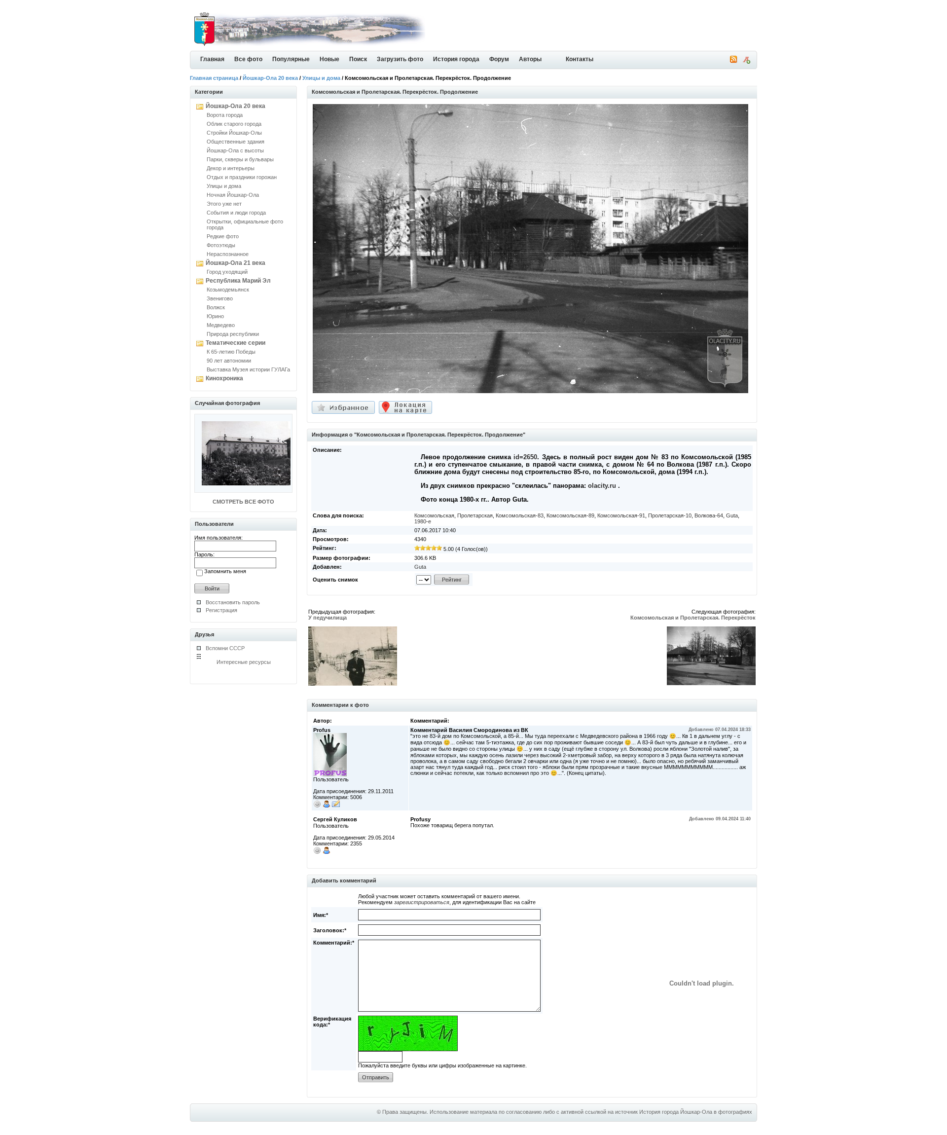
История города (456, 59)
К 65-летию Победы (231, 352)
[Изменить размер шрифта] (746, 62)
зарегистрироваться (421, 902)
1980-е (422, 521)
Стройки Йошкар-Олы (234, 133)
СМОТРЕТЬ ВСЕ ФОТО (243, 502)
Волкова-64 (708, 515)
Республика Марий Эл (238, 280)
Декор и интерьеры (231, 168)
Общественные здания (235, 142)
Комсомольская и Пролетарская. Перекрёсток (693, 618)
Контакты (579, 59)
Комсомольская (434, 515)
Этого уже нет (224, 204)
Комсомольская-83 (520, 515)
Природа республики (233, 334)
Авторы (530, 59)
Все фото (248, 59)
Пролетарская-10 (670, 515)
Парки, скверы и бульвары (240, 159)
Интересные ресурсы (244, 662)
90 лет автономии (229, 361)
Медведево (221, 325)
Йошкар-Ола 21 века (235, 262)
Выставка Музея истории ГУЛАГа (248, 369)
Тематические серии (235, 342)
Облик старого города (234, 124)
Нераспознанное (228, 254)
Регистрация (221, 610)
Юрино (215, 316)
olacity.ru (602, 485)
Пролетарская (475, 515)
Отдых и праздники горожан (242, 177)
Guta (732, 515)
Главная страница (214, 78)
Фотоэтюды (221, 245)
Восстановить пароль (233, 602)
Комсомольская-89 (570, 515)
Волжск (216, 307)
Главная (212, 59)
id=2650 (525, 457)
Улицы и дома (321, 78)
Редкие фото (223, 236)
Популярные (291, 59)
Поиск (358, 59)
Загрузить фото (400, 59)
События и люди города (236, 213)
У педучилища (327, 618)
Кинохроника (224, 378)
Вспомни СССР (225, 648)
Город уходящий (227, 272)
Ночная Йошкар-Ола (233, 195)
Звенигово (220, 298)
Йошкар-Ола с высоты (235, 150)
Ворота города (225, 115)
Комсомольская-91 (621, 515)
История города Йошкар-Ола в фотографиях (695, 1112)
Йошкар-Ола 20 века (270, 78)
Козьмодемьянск (228, 290)
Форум (499, 59)
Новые (329, 59)
